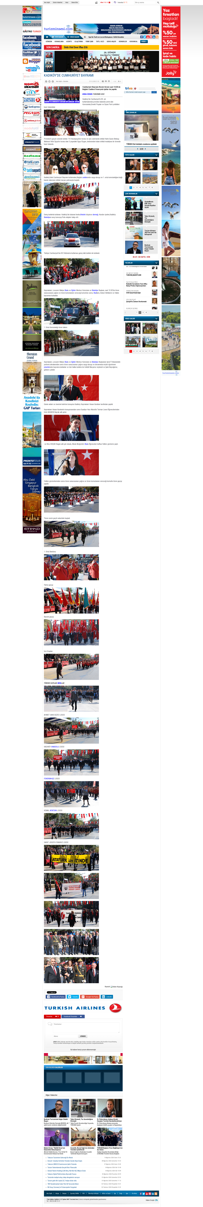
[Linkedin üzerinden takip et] (153, 37)
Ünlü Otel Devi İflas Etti (76, 47)
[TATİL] (150, 178)
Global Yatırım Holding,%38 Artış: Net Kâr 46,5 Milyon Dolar (67, 1171)
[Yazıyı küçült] (114, 81)
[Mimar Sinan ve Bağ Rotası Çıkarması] (133, 328)
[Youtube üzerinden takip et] (147, 37)
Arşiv (67, 2)
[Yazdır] (109, 81)
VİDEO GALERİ (130, 319)
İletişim (64, 1193)
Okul (66, 290)
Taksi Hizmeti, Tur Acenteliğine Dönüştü (103, 37)
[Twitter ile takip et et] (144, 37)
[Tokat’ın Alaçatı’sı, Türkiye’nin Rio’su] (150, 342)
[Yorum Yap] (103, 81)
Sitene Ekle (74, 2)
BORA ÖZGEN (87, 94)
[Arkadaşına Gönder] (106, 81)
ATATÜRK (53, 810)
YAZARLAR (129, 263)
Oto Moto (134, 1193)
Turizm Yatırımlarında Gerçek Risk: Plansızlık (62, 1167)
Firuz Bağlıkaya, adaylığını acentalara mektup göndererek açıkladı (141, 145)
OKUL (59, 683)
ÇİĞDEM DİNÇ (136, 288)
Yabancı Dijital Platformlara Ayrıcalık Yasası (62, 1174)
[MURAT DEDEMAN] (133, 178)
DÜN (148, 257)
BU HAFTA (142, 257)
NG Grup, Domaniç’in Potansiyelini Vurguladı (62, 1187)
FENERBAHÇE (49, 778)
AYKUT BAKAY (137, 305)
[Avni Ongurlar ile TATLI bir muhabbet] (150, 164)
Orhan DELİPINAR (133, 269)
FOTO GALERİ (129, 155)
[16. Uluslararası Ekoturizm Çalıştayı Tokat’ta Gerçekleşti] (150, 328)
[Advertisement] (101, 14)
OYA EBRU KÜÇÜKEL (134, 278)
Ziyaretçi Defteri (74, 1193)
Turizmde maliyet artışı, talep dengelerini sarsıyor (64, 1177)
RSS (83, 1193)
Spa (115, 1193)
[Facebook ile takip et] (141, 37)
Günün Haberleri (57, 2)
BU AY (135, 257)
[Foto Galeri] (58, 37)
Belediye (47, 217)
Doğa (120, 1193)
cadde (84, 177)
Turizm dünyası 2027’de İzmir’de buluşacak (150, 232)
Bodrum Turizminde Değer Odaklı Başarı (149, 248)
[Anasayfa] (47, 37)
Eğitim (73, 290)
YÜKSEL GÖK (136, 297)
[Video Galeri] (73, 37)
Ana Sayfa (47, 2)
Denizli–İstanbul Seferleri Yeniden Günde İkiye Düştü (65, 1161)
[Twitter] (49, 81)
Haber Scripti (150, 1200)
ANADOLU (55, 747)
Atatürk (83, 214)
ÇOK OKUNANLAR (131, 194)
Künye (57, 1193)
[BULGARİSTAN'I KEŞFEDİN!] (133, 342)
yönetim (47, 367)
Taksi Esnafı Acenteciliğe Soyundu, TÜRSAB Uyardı (82, 1122)
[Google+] (53, 81)
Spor (127, 1193)
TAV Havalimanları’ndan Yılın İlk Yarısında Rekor (63, 1184)
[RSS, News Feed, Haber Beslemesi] (157, 37)
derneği (95, 214)
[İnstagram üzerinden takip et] (150, 37)
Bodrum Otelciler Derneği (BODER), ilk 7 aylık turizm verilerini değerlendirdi (56, 1122)
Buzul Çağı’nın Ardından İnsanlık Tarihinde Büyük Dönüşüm (82, 1151)
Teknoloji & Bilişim (93, 1193)
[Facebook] (46, 81)
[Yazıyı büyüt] (119, 81)
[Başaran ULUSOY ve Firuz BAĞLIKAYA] (133, 164)
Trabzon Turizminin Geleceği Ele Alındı (60, 1158)
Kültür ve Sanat (106, 1193)
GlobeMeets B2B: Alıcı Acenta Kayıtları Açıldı (150, 204)
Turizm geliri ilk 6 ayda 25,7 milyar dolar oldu (62, 1181)
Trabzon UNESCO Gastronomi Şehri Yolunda (62, 1164)
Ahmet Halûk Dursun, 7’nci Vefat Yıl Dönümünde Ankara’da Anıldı (55, 1151)
